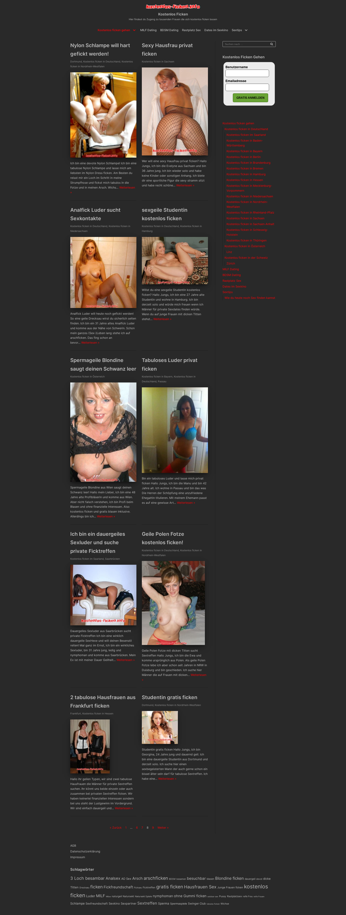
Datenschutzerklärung (85, 851)
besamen (181, 879)
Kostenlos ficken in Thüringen (247, 240)
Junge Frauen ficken (230, 887)
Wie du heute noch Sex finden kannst (250, 298)
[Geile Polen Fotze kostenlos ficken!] (173, 644)
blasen (210, 878)
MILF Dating (148, 30)
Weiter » (163, 827)
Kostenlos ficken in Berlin (244, 157)
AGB (73, 845)
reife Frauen (259, 896)
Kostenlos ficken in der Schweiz (246, 257)
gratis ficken (169, 886)
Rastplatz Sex (191, 30)
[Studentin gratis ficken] (160, 743)
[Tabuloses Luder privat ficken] (175, 472)
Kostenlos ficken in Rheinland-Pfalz (250, 212)
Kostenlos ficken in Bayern (157, 376)
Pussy (222, 896)
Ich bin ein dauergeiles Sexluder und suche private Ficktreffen (97, 542)
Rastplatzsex (234, 896)
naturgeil (117, 896)
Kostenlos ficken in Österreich (87, 376)
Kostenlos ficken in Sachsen (158, 61)
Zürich (231, 263)
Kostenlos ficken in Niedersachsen (250, 196)
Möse (108, 896)
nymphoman (163, 896)
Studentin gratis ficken (169, 697)
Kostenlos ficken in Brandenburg (248, 162)
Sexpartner (128, 903)
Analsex (113, 878)
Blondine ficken (229, 878)
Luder (90, 896)
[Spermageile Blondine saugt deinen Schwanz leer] (103, 481)
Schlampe (77, 903)
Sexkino (114, 903)
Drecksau (84, 887)
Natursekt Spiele (143, 896)
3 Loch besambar (87, 878)
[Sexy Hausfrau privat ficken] (175, 154)
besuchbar (196, 878)
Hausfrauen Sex (200, 886)
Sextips (228, 292)
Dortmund (76, 61)
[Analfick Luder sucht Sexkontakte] (103, 307)
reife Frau (248, 896)
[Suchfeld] (272, 44)
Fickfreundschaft (118, 887)
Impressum (77, 857)
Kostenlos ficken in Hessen (97, 713)
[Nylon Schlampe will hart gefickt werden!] (103, 156)
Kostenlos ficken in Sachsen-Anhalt (250, 224)
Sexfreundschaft (97, 903)
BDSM (172, 879)
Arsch (137, 878)
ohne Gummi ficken (190, 896)
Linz (229, 252)
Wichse (225, 903)
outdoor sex (212, 896)
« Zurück (116, 827)
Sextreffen (147, 903)
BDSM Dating (169, 30)
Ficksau (138, 887)
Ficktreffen (149, 887)
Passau (162, 381)
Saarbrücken (112, 558)
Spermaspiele (178, 903)
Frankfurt (75, 713)
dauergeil (250, 878)
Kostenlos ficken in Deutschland (101, 61)
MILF (100, 895)
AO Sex (126, 878)
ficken (96, 886)
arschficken (156, 878)
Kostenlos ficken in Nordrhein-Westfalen (178, 705)
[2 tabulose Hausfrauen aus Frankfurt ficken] (90, 772)
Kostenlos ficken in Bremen (245, 168)
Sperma (163, 903)
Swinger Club (197, 903)
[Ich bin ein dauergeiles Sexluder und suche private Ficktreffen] (103, 624)
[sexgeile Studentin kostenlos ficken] (175, 283)
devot (259, 879)
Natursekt (128, 896)
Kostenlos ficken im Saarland (87, 558)
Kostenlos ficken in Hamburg (246, 174)
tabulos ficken (213, 904)
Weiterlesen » (185, 185)
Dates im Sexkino (216, 30)
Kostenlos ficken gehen (238, 123)
